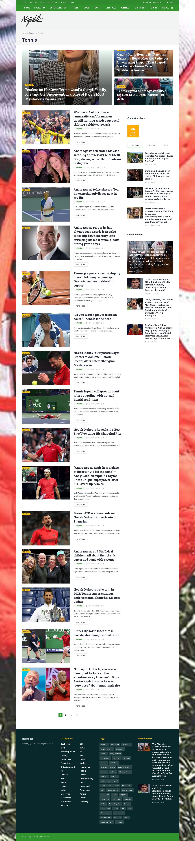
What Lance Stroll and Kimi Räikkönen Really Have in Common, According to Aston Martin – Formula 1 (157, 284)
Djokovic (119, 749)
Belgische (115, 744)
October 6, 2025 (93, 564)
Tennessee (84, 790)
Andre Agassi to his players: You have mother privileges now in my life (96, 193)
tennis (126, 804)
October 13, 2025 (93, 248)
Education (39, 7)
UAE (123, 808)
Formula (126, 758)
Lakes (63, 790)
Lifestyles (111, 7)
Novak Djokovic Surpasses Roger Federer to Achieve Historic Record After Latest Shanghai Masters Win (96, 359)
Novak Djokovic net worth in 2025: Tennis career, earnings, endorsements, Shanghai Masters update (97, 595)
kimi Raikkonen (124, 767)
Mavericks (126, 786)
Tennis (40, 33)
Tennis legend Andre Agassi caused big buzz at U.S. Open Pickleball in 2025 (141, 95)
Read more (80, 142)
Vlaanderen (105, 817)
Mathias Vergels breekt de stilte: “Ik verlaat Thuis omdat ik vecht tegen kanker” (159, 157)
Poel (114, 795)
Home (24, 2)
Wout (126, 817)
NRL (81, 755)
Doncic (104, 754)
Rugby (82, 763)
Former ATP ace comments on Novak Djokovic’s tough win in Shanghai (95, 517)
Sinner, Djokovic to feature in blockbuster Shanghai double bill (96, 633)
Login (171, 2)
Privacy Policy (33, 2)
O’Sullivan (105, 795)
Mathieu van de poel (109, 781)
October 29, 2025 (93, 129)
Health (97, 7)
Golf (63, 778)
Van (129, 808)
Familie (116, 758)
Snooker (83, 774)
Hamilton (114, 763)
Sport (154, 7)
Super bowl (84, 786)
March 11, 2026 (136, 271)
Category (32, 33)
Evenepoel (105, 758)
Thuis (116, 808)
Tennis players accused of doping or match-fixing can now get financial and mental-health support (97, 279)
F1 (62, 771)
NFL (81, 751)
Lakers (64, 786)
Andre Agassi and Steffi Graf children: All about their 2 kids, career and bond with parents (95, 555)
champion (126, 744)
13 (76, 715)
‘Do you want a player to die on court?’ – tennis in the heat (95, 317)
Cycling (64, 755)
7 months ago (44, 104)
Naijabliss (32, 20)
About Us (43, 2)
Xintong (119, 822)
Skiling (82, 771)
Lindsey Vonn (125, 772)
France (104, 763)
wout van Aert (106, 822)
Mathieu (114, 776)
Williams (117, 817)
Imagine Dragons (108, 767)
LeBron (113, 772)
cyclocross (66, 759)
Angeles (104, 744)
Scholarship (139, 7)
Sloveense (116, 799)
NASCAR (64, 805)
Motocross (66, 797)
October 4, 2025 (93, 639)
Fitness (74, 7)
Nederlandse (113, 790)
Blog (63, 747)
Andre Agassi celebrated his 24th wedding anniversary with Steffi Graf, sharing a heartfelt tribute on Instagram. (97, 157)
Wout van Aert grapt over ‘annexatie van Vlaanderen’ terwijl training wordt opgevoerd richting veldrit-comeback (97, 118)
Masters (104, 776)
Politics (125, 7)
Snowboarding (86, 778)
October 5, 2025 (93, 606)
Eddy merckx (115, 754)
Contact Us (52, 2)
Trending (83, 801)
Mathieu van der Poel (110, 786)
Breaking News (68, 751)
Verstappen (105, 813)
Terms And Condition (66, 2)
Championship (107, 749)
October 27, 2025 (93, 167)
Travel (165, 7)
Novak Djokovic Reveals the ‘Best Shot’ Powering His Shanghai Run (97, 432)
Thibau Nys (105, 808)
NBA (81, 744)
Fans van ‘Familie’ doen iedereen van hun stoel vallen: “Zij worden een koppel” (157, 174)
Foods (86, 7)
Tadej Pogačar (115, 804)
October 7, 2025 (93, 438)
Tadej (103, 804)
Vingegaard (118, 813)
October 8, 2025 (93, 290)
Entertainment (58, 7)
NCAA (82, 747)
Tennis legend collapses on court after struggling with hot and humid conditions (96, 395)
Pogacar (123, 795)
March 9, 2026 (151, 319)
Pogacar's (105, 799)
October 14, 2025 (93, 202)
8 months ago (124, 104)
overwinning (127, 790)
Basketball (66, 744)
